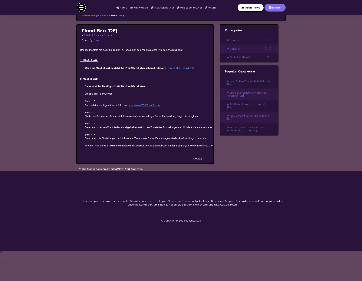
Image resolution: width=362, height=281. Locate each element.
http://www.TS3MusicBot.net (144, 105)
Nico (96, 40)
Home (123, 7)
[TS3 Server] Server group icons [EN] (248, 117)
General (108, 35)
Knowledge (140, 7)
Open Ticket (252, 7)
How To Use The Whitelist (181, 68)
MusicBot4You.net (190, 7)
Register (276, 7)
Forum (211, 7)
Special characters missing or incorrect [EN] (246, 94)
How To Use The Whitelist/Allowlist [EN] (249, 82)
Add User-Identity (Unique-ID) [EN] (246, 105)
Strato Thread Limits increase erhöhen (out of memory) (246, 129)
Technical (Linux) (250, 57)
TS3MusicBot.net (163, 7)
